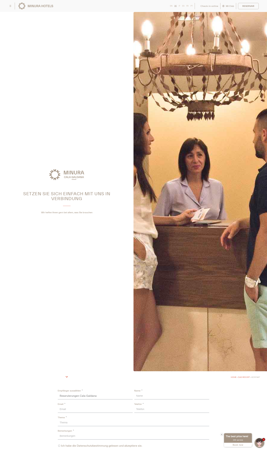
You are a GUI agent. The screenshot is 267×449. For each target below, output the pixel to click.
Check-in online (209, 6)
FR (187, 6)
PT (192, 6)
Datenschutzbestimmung (92, 445)
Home (233, 377)
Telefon (138, 404)
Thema (61, 417)
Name (137, 390)
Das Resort (244, 377)
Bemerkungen (65, 430)
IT (179, 6)
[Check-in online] (198, 6)
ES (183, 6)
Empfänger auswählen (69, 390)
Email (61, 404)
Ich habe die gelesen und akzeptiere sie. (101, 445)
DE (175, 6)
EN (171, 6)
